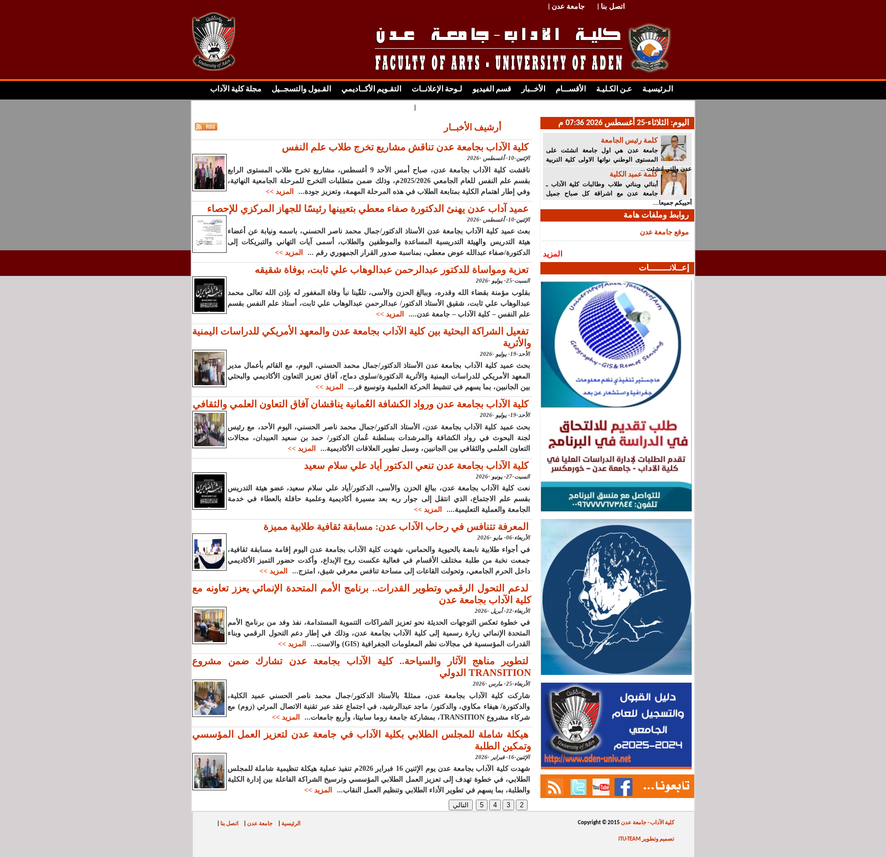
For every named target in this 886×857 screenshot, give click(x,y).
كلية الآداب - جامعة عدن (647, 823)
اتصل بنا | (611, 6)
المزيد (552, 254)
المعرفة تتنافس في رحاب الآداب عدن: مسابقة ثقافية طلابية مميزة (396, 526)
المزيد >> (280, 191)
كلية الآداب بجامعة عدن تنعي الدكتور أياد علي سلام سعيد (416, 465)
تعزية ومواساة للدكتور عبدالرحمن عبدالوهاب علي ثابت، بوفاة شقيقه (392, 269)
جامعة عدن (260, 824)
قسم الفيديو (492, 89)
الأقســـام (570, 89)
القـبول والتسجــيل (301, 89)
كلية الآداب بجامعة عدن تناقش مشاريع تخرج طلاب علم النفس (405, 147)
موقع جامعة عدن (664, 232)
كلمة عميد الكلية (634, 174)
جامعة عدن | (566, 6)
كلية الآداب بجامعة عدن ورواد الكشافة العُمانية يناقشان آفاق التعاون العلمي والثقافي (361, 403)
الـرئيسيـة (657, 89)
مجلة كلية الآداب (235, 89)
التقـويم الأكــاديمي (371, 89)
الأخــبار (533, 89)
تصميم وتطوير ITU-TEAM (646, 839)
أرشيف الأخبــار (472, 128)
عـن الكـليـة (614, 89)
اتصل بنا (229, 824)
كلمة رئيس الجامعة (629, 141)
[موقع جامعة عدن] (213, 69)
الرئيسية (290, 824)
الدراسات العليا (442, 107)
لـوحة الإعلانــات (437, 89)
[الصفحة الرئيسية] (532, 44)
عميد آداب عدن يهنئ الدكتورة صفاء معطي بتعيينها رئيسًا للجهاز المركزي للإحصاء (368, 208)
